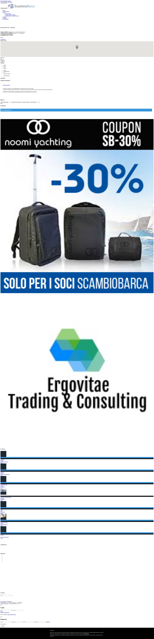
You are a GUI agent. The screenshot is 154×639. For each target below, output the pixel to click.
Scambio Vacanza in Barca (10, 14)
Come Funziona (6, 11)
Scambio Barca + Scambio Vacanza (12, 15)
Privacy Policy (3, 601)
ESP (9, 2)
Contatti (4, 16)
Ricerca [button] (4, 12)
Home (4, 10)
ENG (4, 2)
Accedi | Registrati (6, 561)
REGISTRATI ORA (12, 614)
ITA (1, 2)
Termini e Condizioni (7, 559)
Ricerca (4, 558)
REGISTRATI (5, 19)
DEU (11, 2)
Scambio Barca (8, 13)
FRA (6, 2)
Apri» (1, 462)
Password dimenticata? (4, 612)
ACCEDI (5, 18)
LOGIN (2, 626)
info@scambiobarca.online (5, 1)
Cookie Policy (9, 601)
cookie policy (86, 633)
